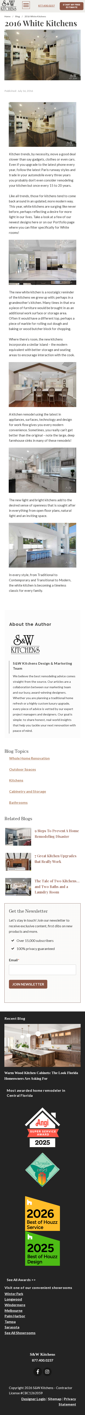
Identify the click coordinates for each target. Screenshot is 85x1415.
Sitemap (54, 1399)
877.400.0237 (46, 5)
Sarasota (12, 1327)
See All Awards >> (21, 1280)
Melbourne (13, 1310)
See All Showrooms (20, 1333)
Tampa (10, 1321)
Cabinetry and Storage (27, 791)
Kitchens (16, 780)
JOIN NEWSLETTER (28, 984)
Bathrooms (18, 802)
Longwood (13, 1299)
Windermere (15, 1305)
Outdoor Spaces (22, 769)
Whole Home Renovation (29, 758)
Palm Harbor (15, 1316)
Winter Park (14, 1294)
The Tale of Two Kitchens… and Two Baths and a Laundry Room (57, 886)
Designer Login (33, 1399)
